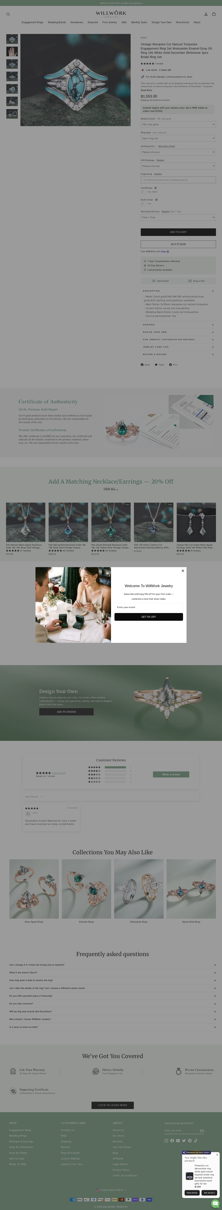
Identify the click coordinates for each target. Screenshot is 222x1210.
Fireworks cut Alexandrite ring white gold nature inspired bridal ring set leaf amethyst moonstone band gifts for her (204, 1173)
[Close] (183, 570)
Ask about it (209, 1192)
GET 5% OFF (149, 617)
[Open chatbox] (215, 1203)
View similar (192, 1192)
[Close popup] (217, 1154)
